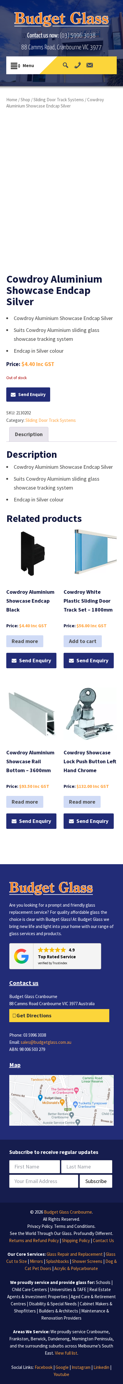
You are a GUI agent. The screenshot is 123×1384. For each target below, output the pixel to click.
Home (11, 99)
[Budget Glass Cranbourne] (61, 21)
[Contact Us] (89, 65)
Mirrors (36, 1261)
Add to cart (82, 641)
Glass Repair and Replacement (75, 1254)
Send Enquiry (32, 394)
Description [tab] (29, 434)
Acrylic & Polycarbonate (76, 1268)
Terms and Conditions (74, 1226)
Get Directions (33, 1015)
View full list (66, 1353)
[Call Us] (77, 65)
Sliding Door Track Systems (58, 99)
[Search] (65, 65)
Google (62, 1367)
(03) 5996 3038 (78, 36)
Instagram (81, 1367)
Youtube (61, 1374)
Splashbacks (57, 1261)
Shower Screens (87, 1261)
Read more (25, 641)
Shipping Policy (76, 1240)
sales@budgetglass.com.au (46, 1042)
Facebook (44, 1367)
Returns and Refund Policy (34, 1240)
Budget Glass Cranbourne (67, 1212)
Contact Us (103, 1240)
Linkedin (101, 1367)
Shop (25, 99)
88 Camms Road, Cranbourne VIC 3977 (61, 47)
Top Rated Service (57, 956)
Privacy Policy (39, 1226)
